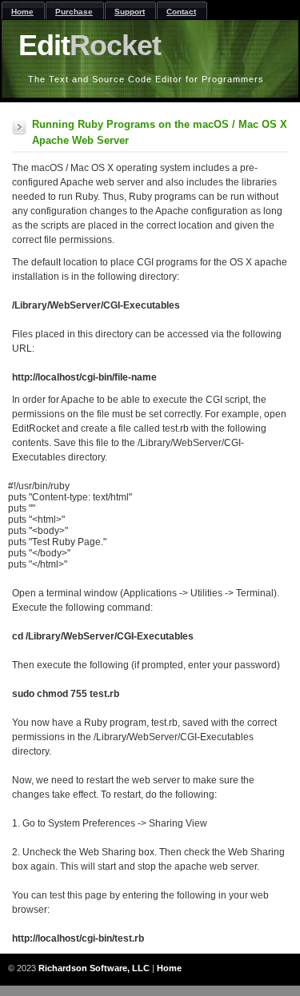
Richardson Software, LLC (94, 968)
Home (169, 968)
